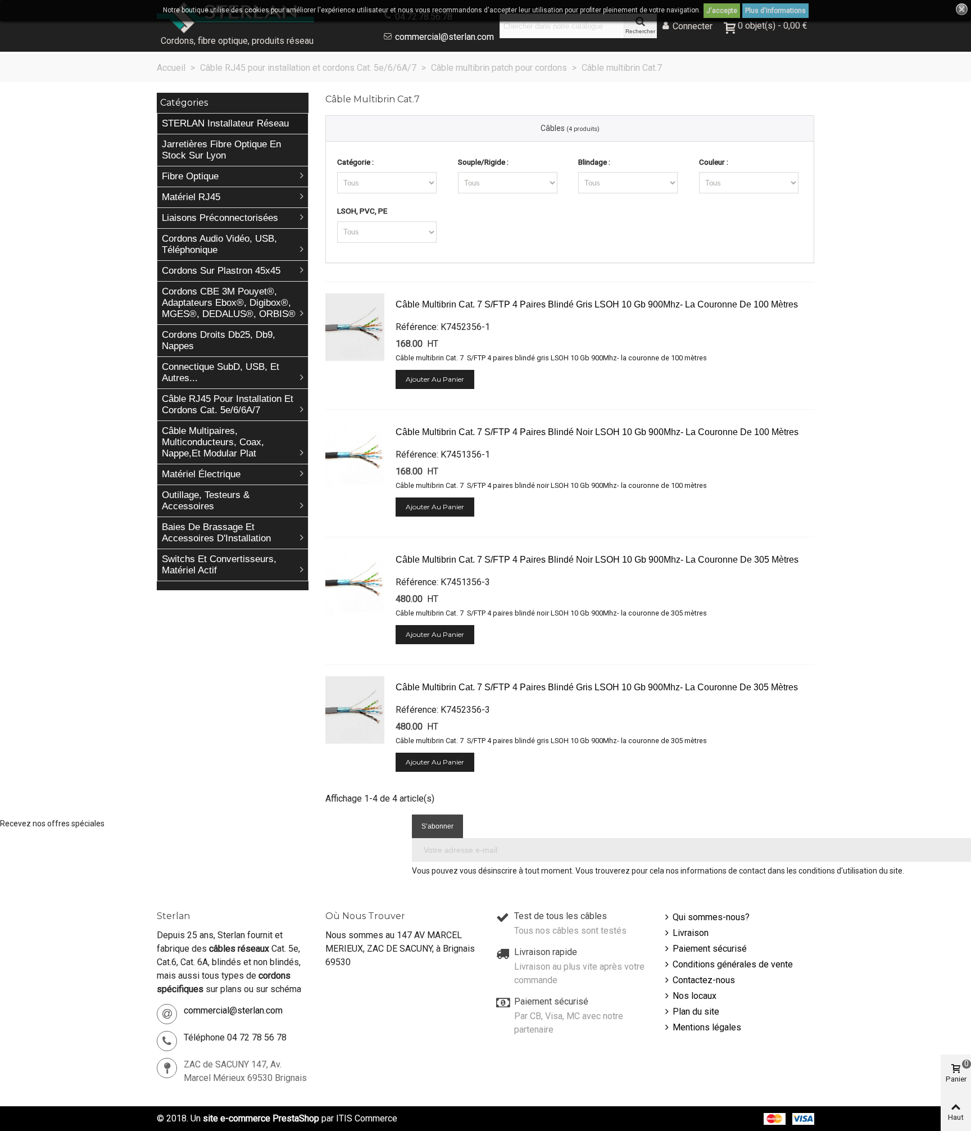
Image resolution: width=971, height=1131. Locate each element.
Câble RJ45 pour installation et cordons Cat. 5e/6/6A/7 (227, 404)
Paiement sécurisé (710, 948)
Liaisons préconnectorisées (220, 217)
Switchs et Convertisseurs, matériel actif (219, 565)
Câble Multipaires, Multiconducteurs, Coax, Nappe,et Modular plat (213, 442)
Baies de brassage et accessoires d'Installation (216, 533)
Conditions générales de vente (733, 964)
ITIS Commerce (366, 1118)
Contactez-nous (704, 980)
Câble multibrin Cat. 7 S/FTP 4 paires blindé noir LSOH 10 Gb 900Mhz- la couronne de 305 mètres (597, 559)
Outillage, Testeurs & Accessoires (205, 501)
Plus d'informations (775, 11)
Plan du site (696, 1011)
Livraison (691, 933)
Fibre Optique (190, 176)
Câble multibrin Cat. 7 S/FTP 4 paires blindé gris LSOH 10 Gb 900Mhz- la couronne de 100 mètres (597, 304)
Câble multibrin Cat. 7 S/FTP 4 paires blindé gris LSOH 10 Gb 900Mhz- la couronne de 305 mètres (597, 687)
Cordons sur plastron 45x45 (221, 270)
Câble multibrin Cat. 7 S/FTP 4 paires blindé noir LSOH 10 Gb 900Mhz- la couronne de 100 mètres (597, 432)
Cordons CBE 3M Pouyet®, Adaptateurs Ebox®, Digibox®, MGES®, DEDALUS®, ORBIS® (229, 302)
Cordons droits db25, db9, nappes (218, 340)
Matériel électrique (201, 474)
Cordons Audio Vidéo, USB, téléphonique (219, 244)
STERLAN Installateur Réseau (225, 123)
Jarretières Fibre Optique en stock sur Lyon (221, 150)
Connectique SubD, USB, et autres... (220, 372)
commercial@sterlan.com (444, 36)
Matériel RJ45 (191, 197)
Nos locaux (694, 995)
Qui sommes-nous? (711, 917)
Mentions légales (707, 1027)
